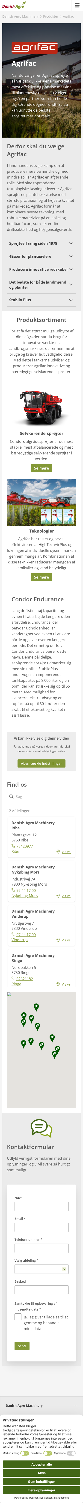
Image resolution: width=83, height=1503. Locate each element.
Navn (19, 1197)
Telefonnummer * (28, 1239)
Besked (20, 1281)
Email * (20, 1218)
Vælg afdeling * (27, 1260)
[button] (41, 243)
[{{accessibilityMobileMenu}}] (77, 5)
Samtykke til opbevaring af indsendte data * (36, 1306)
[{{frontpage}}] (14, 5)
